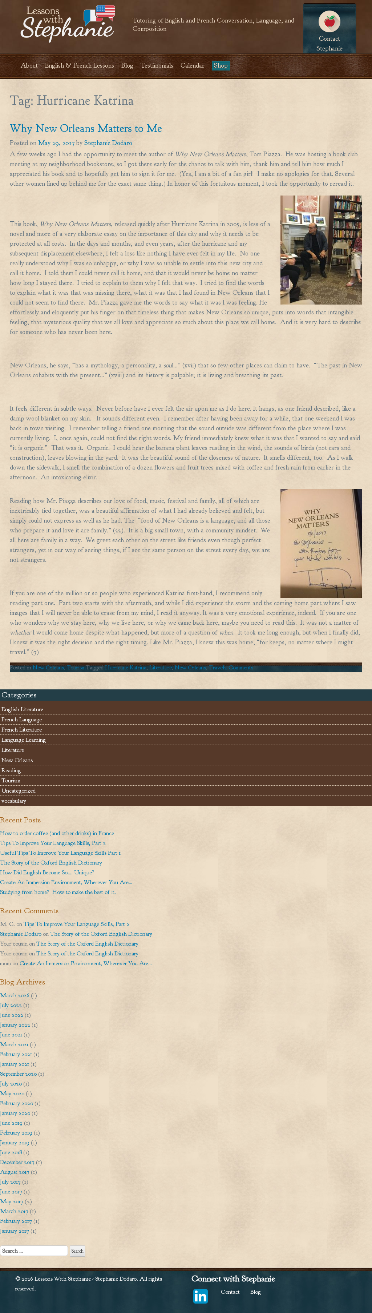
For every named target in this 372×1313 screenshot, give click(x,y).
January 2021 (14, 1064)
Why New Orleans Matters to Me (86, 128)
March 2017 (14, 1211)
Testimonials (157, 65)
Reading (11, 770)
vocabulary (13, 801)
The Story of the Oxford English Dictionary (51, 862)
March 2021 (14, 1044)
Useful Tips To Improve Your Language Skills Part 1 (60, 853)
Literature (160, 667)
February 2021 (16, 1054)
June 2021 (11, 1034)
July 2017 (10, 1181)
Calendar (193, 65)
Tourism (76, 667)
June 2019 (11, 1123)
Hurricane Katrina (125, 667)
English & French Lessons (79, 65)
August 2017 (14, 1172)
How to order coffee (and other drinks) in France (57, 833)
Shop (221, 65)
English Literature (22, 709)
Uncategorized (18, 790)
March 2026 (14, 995)
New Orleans (48, 667)
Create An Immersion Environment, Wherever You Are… (66, 882)
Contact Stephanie (329, 44)
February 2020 (16, 1103)
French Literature (21, 729)
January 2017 (14, 1231)
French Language (21, 719)
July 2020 (11, 1083)
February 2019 (16, 1132)
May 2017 (11, 1201)
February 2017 (16, 1221)
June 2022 (11, 1015)
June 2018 (11, 1152)
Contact (230, 1292)
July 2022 (11, 1005)
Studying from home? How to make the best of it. (58, 892)
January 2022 (15, 1024)
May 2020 (12, 1093)
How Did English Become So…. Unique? (47, 872)
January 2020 (15, 1113)
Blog (127, 65)
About (29, 65)
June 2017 (11, 1191)
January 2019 (14, 1142)
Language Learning (23, 740)
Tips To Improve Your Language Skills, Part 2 (53, 843)
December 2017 (17, 1162)
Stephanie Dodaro (108, 143)
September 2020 (18, 1074)
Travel (216, 667)
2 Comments (238, 667)
